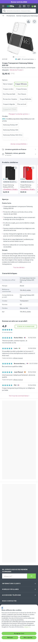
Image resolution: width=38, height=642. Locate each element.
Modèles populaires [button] (10, 589)
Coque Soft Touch (9, 109)
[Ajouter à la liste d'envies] (34, 21)
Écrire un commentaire (25, 326)
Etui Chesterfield (9, 94)
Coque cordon (8, 89)
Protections (11, 16)
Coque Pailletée (25, 99)
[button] (10, 177)
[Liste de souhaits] (28, 6)
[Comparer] (28, 21)
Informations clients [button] (11, 583)
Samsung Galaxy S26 (10, 130)
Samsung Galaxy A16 (10, 140)
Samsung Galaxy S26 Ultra (12, 135)
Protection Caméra (10, 99)
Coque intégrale (9, 104)
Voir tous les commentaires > (19, 396)
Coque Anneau (21, 89)
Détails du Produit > (16, 70)
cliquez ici (27, 627)
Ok (32, 576)
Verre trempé (7, 84)
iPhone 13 (24, 140)
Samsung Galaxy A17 (10, 125)
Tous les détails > (19, 267)
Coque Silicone (21, 84)
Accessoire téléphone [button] (11, 595)
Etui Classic (22, 94)
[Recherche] (4, 11)
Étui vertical (22, 104)
